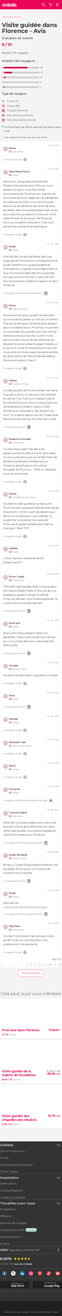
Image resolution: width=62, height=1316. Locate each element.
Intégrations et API (12, 1230)
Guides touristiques (12, 1197)
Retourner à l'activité (12, 17)
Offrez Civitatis (9, 1171)
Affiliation (6, 1216)
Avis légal (25, 1312)
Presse (4, 1157)
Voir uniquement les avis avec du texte (25, 137)
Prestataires (7, 1209)
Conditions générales (12, 1312)
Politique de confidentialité (40, 1312)
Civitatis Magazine (11, 1190)
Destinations (8, 1183)
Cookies (55, 1312)
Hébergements (10, 1236)
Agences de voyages (13, 1223)
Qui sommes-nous (12, 1151)
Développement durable (16, 1164)
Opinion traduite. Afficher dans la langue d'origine (25, 907)
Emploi (4, 1243)
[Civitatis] (9, 4)
